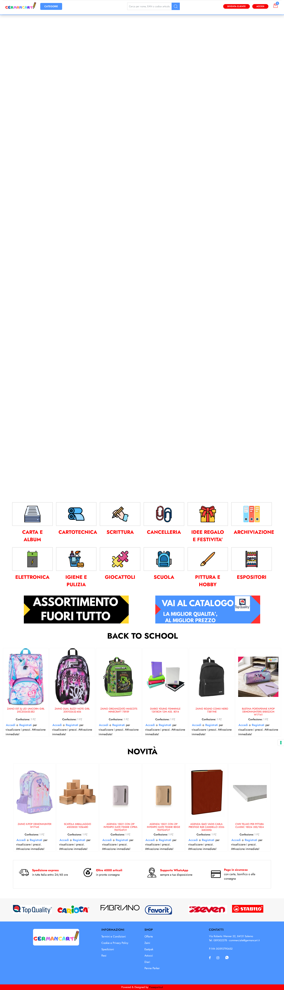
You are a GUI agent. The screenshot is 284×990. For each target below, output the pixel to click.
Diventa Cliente (236, 6)
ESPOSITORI (251, 577)
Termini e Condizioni (113, 936)
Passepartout (156, 987)
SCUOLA (164, 577)
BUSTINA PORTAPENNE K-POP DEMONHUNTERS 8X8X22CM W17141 (258, 711)
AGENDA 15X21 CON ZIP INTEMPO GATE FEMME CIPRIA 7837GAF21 (120, 827)
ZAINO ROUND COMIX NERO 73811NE (212, 710)
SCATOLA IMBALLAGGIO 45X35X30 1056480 (77, 826)
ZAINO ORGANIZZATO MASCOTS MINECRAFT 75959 (118, 710)
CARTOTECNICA (78, 532)
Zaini (147, 943)
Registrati (25, 725)
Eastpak (148, 949)
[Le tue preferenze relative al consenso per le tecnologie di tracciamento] (281, 742)
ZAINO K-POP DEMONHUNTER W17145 (34, 826)
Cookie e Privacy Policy (114, 943)
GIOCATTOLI (120, 577)
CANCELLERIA (164, 532)
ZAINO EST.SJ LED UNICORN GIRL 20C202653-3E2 (26, 710)
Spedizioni (107, 949)
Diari (147, 962)
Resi (103, 955)
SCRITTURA (120, 532)
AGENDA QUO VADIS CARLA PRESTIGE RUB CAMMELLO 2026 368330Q (206, 827)
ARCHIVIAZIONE (254, 532)
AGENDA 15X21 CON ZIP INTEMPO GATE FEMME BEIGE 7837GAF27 (163, 827)
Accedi (260, 6)
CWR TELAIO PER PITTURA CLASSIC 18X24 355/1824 (249, 826)
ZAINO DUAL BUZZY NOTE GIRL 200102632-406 (72, 710)
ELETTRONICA (32, 577)
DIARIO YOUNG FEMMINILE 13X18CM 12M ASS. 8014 (165, 710)
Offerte (148, 936)
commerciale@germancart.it (244, 940)
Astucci (148, 955)
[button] (176, 6)
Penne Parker (152, 968)
